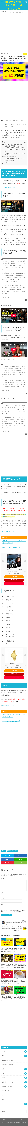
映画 (3, 1069)
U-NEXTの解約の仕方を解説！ (10, 547)
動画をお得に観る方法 (12, 850)
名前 (2, 893)
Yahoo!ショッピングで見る (14, 583)
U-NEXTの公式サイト (8, 187)
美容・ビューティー (7, 1086)
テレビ (4, 850)
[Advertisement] (14, 33)
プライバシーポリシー (13, 1119)
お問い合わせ (22, 1119)
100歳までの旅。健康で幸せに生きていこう (14, 5)
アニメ (3, 1051)
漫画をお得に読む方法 (8, 1060)
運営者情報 (5, 1119)
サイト (2, 904)
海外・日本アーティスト (8, 1082)
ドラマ (3, 1077)
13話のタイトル (9, 162)
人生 (3, 1104)
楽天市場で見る (14, 579)
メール (3, 898)
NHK (3, 1073)
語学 (3, 1095)
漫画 (3, 1056)
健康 (3, 1099)
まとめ (5, 164)
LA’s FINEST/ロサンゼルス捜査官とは (14, 147)
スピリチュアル (6, 1090)
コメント (3, 878)
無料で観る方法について (9, 156)
